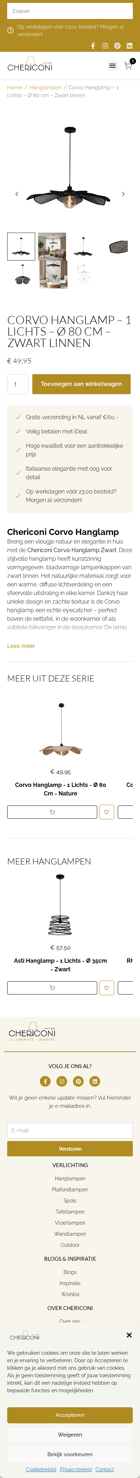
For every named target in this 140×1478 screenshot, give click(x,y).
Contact (104, 1469)
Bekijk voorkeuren (70, 1454)
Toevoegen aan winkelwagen (81, 384)
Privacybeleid (76, 1469)
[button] (129, 1335)
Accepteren (70, 1415)
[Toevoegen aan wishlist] (106, 812)
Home (15, 87)
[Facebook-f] (93, 46)
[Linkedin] (129, 46)
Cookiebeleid (41, 1469)
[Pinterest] (117, 46)
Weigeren (70, 1435)
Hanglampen (45, 87)
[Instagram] (105, 46)
